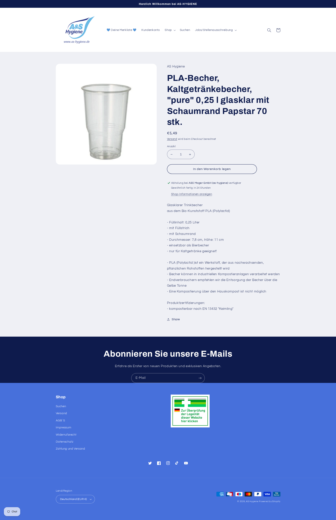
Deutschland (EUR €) (73, 499)
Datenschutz (65, 441)
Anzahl (171, 146)
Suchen (61, 406)
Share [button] (176, 319)
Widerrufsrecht (66, 434)
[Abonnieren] (200, 378)
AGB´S (60, 420)
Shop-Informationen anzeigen (191, 194)
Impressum (63, 427)
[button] (169, 30)
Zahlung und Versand (70, 448)
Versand (172, 139)
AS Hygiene (252, 501)
